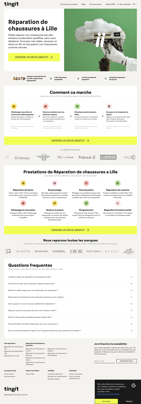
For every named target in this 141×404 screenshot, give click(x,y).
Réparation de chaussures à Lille (13, 348)
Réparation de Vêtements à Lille (13, 352)
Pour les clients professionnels (74, 377)
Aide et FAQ (110, 4)
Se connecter (125, 4)
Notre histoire (9, 374)
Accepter (106, 401)
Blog (83, 4)
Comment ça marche (69, 4)
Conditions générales (55, 374)
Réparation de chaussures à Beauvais (35, 354)
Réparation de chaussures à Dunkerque (35, 363)
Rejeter (129, 401)
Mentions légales (54, 379)
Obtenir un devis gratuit (31, 57)
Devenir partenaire (75, 374)
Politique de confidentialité (108, 394)
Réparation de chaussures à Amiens (35, 350)
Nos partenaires (9, 376)
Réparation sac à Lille (11, 356)
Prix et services (95, 4)
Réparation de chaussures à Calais (35, 359)
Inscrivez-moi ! (126, 361)
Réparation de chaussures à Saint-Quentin (57, 354)
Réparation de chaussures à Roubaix (57, 350)
